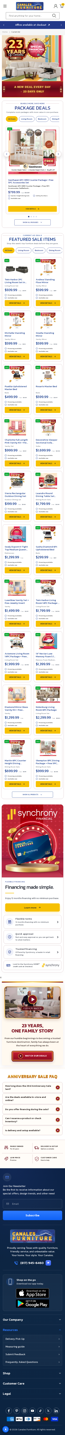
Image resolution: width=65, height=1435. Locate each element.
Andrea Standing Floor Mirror (45, 281)
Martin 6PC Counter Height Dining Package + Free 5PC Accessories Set (15, 765)
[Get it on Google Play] (32, 1304)
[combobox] (32, 15)
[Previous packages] (7, 154)
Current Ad (15, 31)
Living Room (26, 119)
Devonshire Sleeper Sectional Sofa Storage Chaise (46, 442)
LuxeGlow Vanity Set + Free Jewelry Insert (17, 601)
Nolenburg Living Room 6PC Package (46, 708)
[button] (8, 6)
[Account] (55, 6)
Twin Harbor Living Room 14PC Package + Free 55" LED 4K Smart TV (47, 604)
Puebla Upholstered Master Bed (16, 387)
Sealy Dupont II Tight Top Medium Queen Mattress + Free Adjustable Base (16, 551)
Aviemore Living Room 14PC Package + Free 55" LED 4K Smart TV (17, 656)
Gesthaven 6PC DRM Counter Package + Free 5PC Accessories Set (30, 181)
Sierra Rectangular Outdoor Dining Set (15, 494)
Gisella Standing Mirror (45, 334)
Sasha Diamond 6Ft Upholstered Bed (46, 548)
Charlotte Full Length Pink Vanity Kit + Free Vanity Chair (16, 442)
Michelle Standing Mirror (15, 334)
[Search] (55, 15)
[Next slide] (61, 25)
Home (5, 31)
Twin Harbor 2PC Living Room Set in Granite (15, 282)
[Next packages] (58, 154)
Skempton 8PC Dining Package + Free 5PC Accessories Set (47, 763)
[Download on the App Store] (32, 1293)
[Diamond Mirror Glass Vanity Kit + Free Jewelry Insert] (17, 694)
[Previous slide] (3, 25)
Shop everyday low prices (31, 25)
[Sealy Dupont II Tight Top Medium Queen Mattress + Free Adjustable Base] (17, 534)
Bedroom (42, 119)
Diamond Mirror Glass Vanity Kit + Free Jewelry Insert (16, 709)
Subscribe (32, 1215)
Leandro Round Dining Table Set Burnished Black (45, 495)
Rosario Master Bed (46, 386)
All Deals (11, 119)
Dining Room (54, 250)
